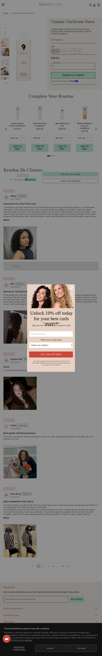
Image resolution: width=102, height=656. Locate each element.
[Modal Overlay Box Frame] (51, 328)
